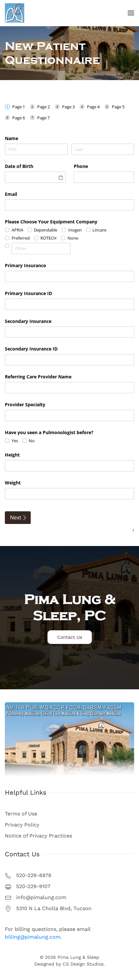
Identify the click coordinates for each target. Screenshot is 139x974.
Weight (13, 483)
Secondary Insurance (28, 321)
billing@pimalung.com (32, 937)
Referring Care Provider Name (38, 377)
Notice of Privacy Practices (38, 836)
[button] (131, 13)
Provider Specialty (25, 404)
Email (11, 194)
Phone (81, 166)
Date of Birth (19, 166)
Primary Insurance (25, 265)
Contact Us (69, 637)
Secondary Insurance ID (31, 349)
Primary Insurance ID (28, 293)
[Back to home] (14, 13)
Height (12, 455)
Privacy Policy (22, 825)
